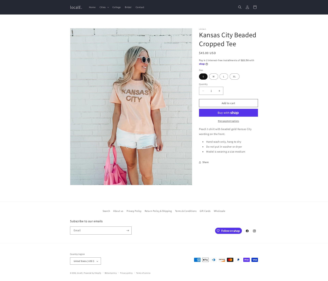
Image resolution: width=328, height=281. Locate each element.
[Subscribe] (127, 231)
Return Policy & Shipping (158, 211)
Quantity (203, 84)
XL (234, 76)
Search (106, 211)
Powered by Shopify (92, 273)
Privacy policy (126, 273)
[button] (104, 7)
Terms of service (143, 273)
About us (118, 211)
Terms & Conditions (186, 211)
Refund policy (111, 273)
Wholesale (219, 211)
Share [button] (205, 162)
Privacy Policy (134, 211)
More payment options (228, 121)
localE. (80, 273)
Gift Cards (205, 211)
